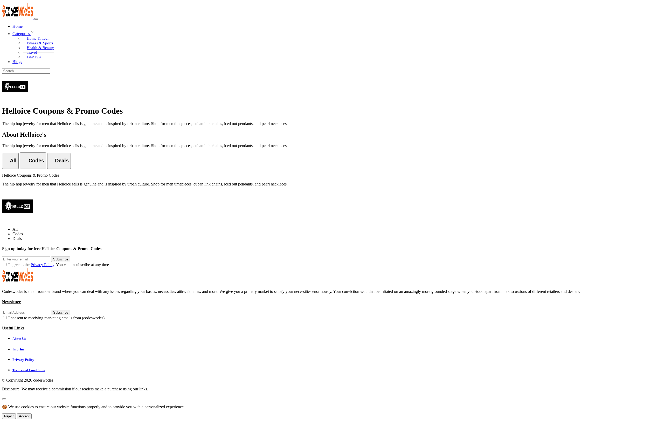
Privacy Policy (42, 265)
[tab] (10, 161)
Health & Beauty (40, 48)
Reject (9, 416)
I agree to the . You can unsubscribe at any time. (59, 265)
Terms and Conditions (28, 370)
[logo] (18, 17)
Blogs (17, 61)
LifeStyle (34, 57)
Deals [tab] (17, 238)
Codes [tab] (17, 234)
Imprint (18, 349)
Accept (24, 416)
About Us (19, 339)
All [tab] (15, 229)
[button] (337, 32)
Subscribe (60, 259)
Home (17, 26)
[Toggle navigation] (36, 19)
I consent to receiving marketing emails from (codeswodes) (56, 318)
